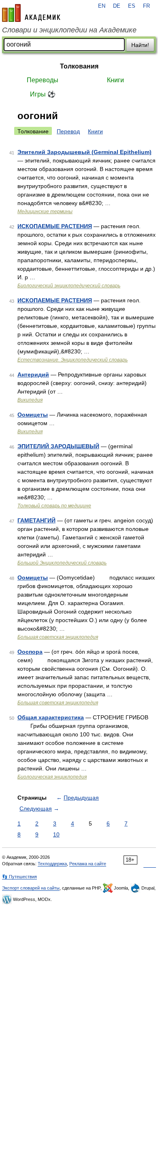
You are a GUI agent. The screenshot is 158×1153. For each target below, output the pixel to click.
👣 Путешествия (19, 876)
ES (131, 6)
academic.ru (31, 13)
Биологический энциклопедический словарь (68, 286)
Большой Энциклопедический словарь (62, 563)
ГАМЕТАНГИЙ (36, 520)
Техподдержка (52, 863)
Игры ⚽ (43, 94)
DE (116, 6)
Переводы (42, 80)
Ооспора (30, 651)
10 (56, 834)
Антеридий (33, 374)
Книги (115, 80)
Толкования (79, 66)
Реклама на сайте (87, 863)
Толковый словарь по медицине (54, 506)
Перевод (68, 131)
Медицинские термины (45, 211)
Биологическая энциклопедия (52, 777)
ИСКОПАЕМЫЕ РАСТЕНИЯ (54, 226)
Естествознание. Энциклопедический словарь (72, 360)
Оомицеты (32, 414)
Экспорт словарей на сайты (31, 888)
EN (101, 6)
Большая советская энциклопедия (57, 637)
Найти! (140, 45)
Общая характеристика (50, 717)
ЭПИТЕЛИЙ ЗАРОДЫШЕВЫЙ (58, 446)
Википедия (30, 400)
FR (146, 6)
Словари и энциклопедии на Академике (69, 30)
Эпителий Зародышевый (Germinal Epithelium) (84, 152)
